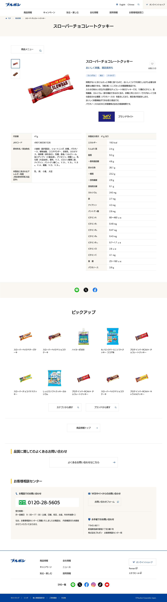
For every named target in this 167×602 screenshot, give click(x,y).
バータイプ (111, 75)
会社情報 (94, 12)
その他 (63, 598)
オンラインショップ (157, 4)
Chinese (131, 4)
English (122, 4)
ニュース (67, 567)
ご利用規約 (53, 598)
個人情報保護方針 (39, 598)
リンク (26, 598)
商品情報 (28, 12)
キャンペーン (49, 12)
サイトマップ (15, 598)
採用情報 (114, 12)
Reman (132, 568)
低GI (101, 75)
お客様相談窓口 (136, 12)
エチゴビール (134, 573)
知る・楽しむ (72, 12)
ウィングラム (91, 75)
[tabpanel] (51, 89)
